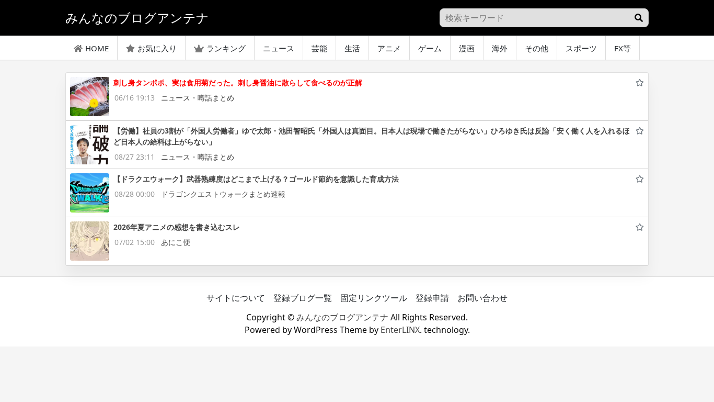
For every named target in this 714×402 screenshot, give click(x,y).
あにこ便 (175, 242)
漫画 (467, 48)
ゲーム (430, 48)
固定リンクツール (373, 298)
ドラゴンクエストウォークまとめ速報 (223, 194)
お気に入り (157, 48)
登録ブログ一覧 (302, 298)
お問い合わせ (482, 298)
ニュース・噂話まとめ (197, 98)
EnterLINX (400, 330)
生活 (352, 48)
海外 (500, 48)
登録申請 (432, 298)
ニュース (278, 48)
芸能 (319, 48)
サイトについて (235, 298)
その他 (536, 48)
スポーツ (581, 48)
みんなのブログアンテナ (342, 317)
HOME (97, 48)
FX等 (622, 48)
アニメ (389, 48)
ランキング (226, 48)
